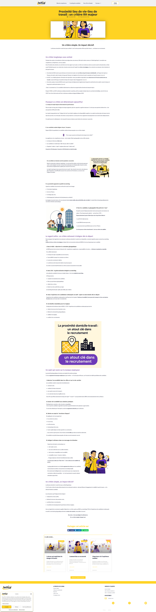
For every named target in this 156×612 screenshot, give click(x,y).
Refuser (16, 606)
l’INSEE (51, 91)
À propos (98, 3)
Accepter (6, 606)
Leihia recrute (55, 593)
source (102, 75)
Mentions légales (22, 609)
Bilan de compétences (62, 3)
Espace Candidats (107, 589)
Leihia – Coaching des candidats (110, 592)
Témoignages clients (56, 595)
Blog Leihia (55, 591)
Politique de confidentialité (13, 609)
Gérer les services (5, 603)
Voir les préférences (27, 606)
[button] (31, 594)
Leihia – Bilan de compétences (110, 590)
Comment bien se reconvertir (77, 556)
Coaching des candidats (75, 3)
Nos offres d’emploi (88, 3)
